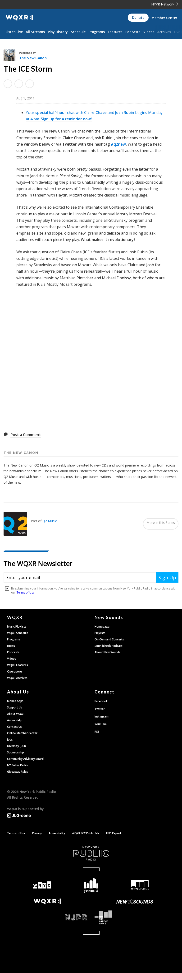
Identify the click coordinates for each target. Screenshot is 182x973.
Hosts (11, 646)
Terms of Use (16, 833)
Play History (58, 31)
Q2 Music (49, 521)
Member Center (164, 17)
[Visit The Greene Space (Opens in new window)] (134, 917)
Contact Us (14, 727)
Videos (148, 31)
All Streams (35, 31)
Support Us (14, 707)
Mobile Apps (15, 701)
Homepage (102, 626)
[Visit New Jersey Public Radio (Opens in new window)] (47, 917)
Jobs (10, 739)
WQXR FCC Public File (85, 833)
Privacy (37, 833)
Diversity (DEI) (16, 746)
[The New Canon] (11, 55)
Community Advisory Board (25, 759)
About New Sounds (107, 652)
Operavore (14, 671)
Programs (97, 31)
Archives (164, 31)
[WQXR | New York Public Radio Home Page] (19, 18)
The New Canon (33, 57)
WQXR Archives (17, 678)
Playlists (100, 633)
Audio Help (14, 720)
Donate (138, 17)
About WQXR (15, 714)
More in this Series (160, 522)
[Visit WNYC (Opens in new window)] (42, 885)
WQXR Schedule (17, 633)
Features (115, 31)
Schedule (78, 31)
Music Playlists (16, 626)
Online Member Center (22, 733)
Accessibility (57, 833)
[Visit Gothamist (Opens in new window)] (91, 885)
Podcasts (132, 31)
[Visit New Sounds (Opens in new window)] (134, 901)
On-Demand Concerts (109, 639)
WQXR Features (17, 665)
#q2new (118, 144)
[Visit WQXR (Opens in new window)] (47, 901)
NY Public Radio (17, 765)
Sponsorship (15, 752)
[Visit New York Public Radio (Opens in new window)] (91, 853)
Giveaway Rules (17, 772)
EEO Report (113, 833)
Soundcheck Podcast (109, 646)
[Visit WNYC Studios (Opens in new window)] (139, 885)
